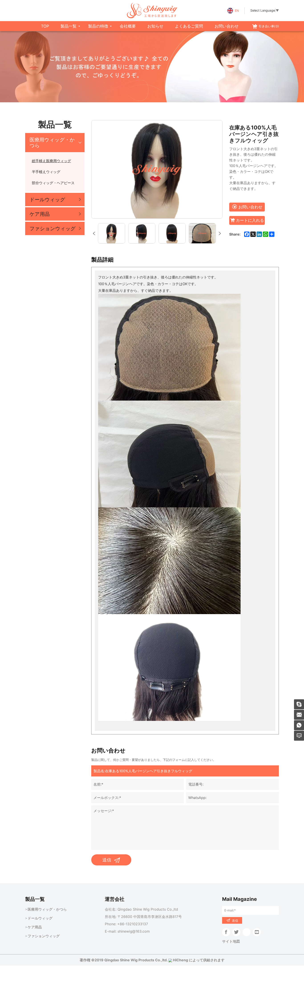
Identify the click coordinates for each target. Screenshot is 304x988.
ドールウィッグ (47, 199)
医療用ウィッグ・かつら (52, 142)
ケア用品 (40, 214)
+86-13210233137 (132, 924)
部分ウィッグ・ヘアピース (53, 183)
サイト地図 (231, 941)
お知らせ (155, 26)
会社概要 (128, 26)
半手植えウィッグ (46, 171)
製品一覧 (69, 26)
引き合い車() (269, 26)
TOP (45, 26)
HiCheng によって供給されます (199, 960)
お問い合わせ (227, 26)
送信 (106, 860)
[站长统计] (170, 960)
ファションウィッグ (53, 228)
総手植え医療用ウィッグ (51, 161)
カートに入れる (250, 220)
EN (237, 10)
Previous (94, 233)
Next (220, 233)
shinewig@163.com (134, 931)
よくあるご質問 (189, 26)
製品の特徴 (98, 26)
